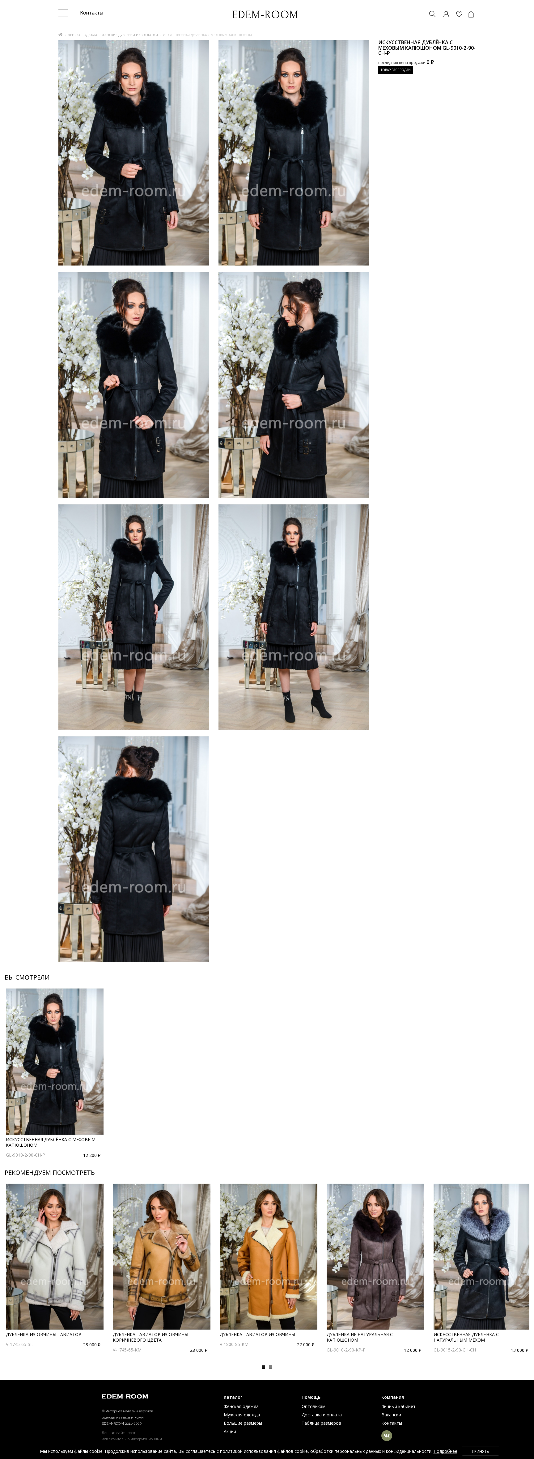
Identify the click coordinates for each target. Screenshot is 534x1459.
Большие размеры (243, 1423)
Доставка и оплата (322, 1415)
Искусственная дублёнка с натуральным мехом (466, 1337)
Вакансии (391, 1415)
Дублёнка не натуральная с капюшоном (360, 1337)
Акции (230, 1431)
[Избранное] (456, 14)
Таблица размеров (321, 1423)
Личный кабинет (398, 1406)
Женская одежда (82, 35)
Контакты (391, 1423)
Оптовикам (313, 1406)
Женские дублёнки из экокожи (130, 35)
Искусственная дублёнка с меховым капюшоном (50, 1142)
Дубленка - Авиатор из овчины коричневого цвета (150, 1337)
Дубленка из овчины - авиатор (43, 1334)
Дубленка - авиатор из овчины (257, 1334)
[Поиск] (429, 14)
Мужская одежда (242, 1415)
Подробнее (445, 1451)
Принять (480, 1451)
